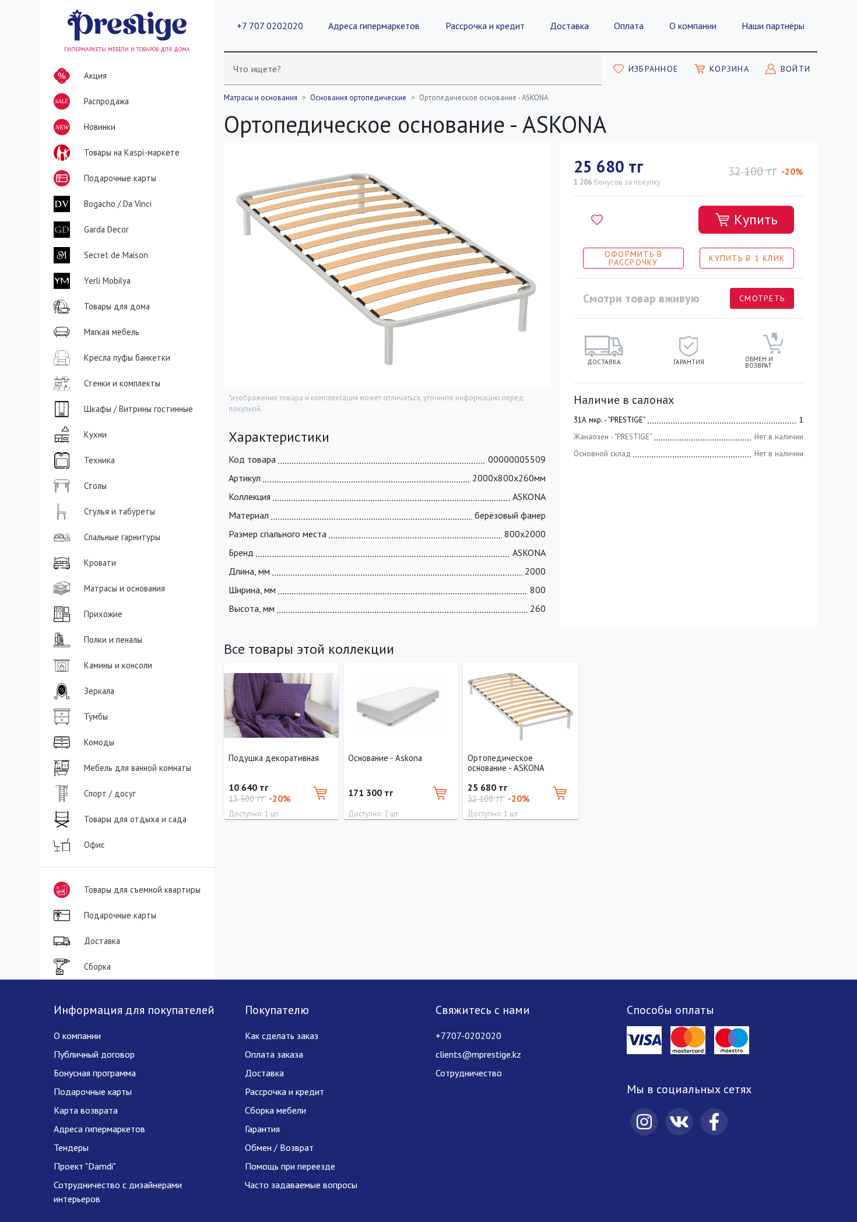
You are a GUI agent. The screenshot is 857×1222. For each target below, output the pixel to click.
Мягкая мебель (111, 331)
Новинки (85, 130)
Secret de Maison (116, 254)
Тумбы (96, 716)
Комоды (99, 742)
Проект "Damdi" (85, 1166)
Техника (99, 460)
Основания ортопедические (358, 98)
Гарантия (262, 1129)
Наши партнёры (773, 25)
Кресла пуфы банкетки (127, 357)
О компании (692, 25)
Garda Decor (106, 229)
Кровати (100, 562)
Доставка (569, 25)
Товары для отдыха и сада (135, 819)
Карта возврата (86, 1110)
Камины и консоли (118, 665)
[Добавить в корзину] (320, 793)
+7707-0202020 (468, 1035)
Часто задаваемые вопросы (301, 1185)
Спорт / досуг (110, 793)
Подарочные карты (120, 178)
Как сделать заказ (281, 1035)
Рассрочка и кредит (485, 25)
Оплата (629, 25)
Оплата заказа (274, 1054)
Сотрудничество (468, 1073)
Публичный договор (94, 1054)
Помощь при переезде (290, 1166)
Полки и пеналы (113, 639)
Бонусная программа (95, 1073)
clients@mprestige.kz (478, 1054)
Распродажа (92, 103)
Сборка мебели (275, 1110)
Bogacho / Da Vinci (118, 203)
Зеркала (99, 690)
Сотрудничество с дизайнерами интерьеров (118, 1192)
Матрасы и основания (124, 588)
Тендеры (71, 1147)
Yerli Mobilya (107, 280)
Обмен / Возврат (279, 1147)
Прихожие (103, 613)
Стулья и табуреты (119, 511)
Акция (95, 75)
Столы (95, 485)
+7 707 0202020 (270, 25)
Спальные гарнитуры (122, 537)
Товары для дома (117, 306)
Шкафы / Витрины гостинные (138, 408)
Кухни (95, 434)
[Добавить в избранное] (597, 220)
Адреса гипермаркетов (374, 25)
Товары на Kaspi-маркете (132, 152)
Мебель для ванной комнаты (137, 767)
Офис (94, 844)
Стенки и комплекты (122, 383)
